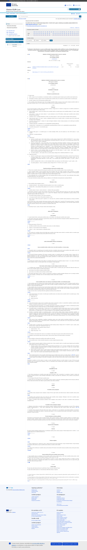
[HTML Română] (70, 33)
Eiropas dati (59, 496)
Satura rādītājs (10, 39)
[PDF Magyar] (61, 35)
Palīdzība (73, 13)
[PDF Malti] (63, 35)
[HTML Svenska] (78, 33)
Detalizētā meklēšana (77, 18)
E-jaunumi (58, 491)
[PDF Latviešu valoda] (57, 35)
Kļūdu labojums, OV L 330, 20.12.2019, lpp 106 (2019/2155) (42, 72)
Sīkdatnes (33, 528)
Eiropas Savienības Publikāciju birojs (18, 489)
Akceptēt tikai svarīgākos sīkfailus (70, 543)
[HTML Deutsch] (42, 33)
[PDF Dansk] (40, 35)
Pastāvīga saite (11, 32)
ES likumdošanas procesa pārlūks (62, 505)
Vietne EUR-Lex (13, 10)
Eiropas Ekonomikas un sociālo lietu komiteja (64, 522)
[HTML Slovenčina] (72, 33)
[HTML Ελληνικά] (46, 33)
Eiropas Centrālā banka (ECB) (61, 518)
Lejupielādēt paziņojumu (12, 34)
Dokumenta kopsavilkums (12, 27)
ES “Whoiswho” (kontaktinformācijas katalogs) (64, 500)
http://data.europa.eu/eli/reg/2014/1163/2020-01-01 (37, 25)
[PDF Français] (49, 35)
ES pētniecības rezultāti (61, 499)
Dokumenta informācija (11, 25)
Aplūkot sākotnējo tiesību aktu (31, 24)
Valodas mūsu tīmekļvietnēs (36, 524)
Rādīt (51, 40)
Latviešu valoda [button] (77, 5)
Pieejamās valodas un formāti (32, 29)
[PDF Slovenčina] (72, 35)
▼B (28, 130)
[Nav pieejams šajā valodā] (51, 33)
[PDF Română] (70, 35)
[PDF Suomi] (76, 35)
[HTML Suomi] (76, 33)
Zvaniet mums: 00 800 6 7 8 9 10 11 (37, 512)
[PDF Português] (68, 35)
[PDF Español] (36, 35)
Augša (28, 480)
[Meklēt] (80, 16)
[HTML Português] (68, 33)
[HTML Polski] (67, 33)
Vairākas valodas (30, 38)
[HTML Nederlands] (65, 33)
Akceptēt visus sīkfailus (56, 543)
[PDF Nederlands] (65, 35)
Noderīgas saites (59, 492)
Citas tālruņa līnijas (34, 513)
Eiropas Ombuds (59, 526)
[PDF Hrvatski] (53, 35)
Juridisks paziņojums (35, 496)
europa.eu (14, 512)
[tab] (53, 29)
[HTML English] (47, 33)
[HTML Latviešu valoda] (57, 33)
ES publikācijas (59, 501)
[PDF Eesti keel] (44, 35)
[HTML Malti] (63, 33)
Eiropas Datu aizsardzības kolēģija (62, 528)
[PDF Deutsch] (42, 35)
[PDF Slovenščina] (74, 35)
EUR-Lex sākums (12, 13)
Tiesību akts (14, 46)
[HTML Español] (36, 33)
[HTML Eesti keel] (44, 33)
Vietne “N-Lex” (59, 504)
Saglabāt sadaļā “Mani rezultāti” (14, 35)
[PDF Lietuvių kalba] (59, 35)
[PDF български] (34, 35)
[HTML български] (34, 33)
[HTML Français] (49, 33)
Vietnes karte (33, 492)
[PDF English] (47, 35)
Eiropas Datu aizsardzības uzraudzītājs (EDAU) (64, 527)
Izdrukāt (78, 13)
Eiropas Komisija (59, 516)
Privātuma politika (34, 526)
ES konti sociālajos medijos (36, 520)
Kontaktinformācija (34, 491)
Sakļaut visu (77, 27)
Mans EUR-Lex (69, 5)
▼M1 (28, 128)
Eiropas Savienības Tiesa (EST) (62, 517)
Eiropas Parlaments (60, 512)
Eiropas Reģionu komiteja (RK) (62, 523)
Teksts (8, 23)
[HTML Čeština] (38, 33)
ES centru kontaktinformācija (36, 516)
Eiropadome (59, 513)
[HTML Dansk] (40, 33)
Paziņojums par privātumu (35, 500)
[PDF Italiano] (55, 35)
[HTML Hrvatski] (53, 33)
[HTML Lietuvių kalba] (59, 33)
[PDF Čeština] (38, 35)
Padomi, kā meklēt (23, 18)
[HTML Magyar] (61, 33)
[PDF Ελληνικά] (46, 35)
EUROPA (8, 13)
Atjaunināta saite (11, 30)
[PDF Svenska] (78, 35)
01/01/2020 (14, 44)
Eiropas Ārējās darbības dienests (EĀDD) (63, 521)
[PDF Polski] (67, 35)
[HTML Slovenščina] (74, 33)
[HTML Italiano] (55, 33)
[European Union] (9, 510)
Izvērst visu (72, 27)
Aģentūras (58, 532)
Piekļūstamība (33, 499)
